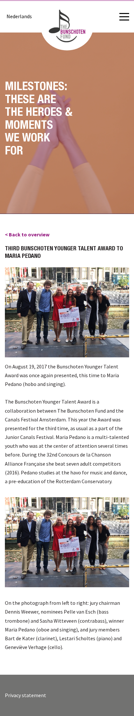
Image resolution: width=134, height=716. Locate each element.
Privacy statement (25, 695)
